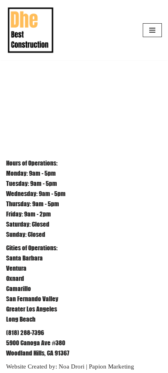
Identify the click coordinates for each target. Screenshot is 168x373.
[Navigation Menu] (152, 30)
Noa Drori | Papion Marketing (96, 366)
